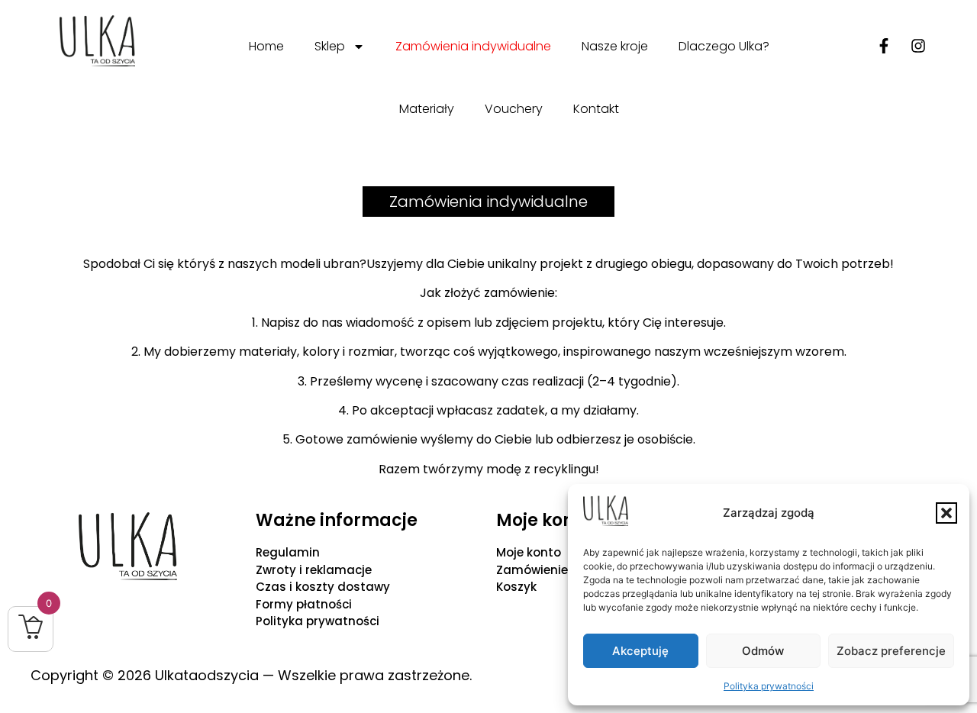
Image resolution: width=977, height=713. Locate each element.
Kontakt (596, 109)
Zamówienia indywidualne (473, 46)
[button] (946, 513)
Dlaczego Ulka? (724, 46)
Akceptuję (640, 651)
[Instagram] (918, 46)
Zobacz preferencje (891, 651)
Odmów (763, 651)
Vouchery (514, 109)
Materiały (426, 109)
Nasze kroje (615, 46)
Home (266, 46)
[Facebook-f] (884, 46)
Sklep (329, 46)
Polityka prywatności (769, 686)
